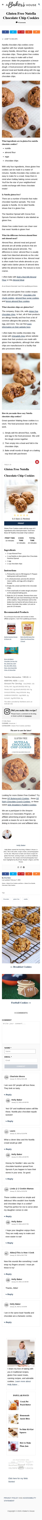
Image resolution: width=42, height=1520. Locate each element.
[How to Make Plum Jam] (14, 1446)
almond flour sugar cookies (27, 298)
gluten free (16, 899)
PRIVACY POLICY (11, 1498)
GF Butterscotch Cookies (18, 798)
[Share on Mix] (36, 32)
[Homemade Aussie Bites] (14, 1419)
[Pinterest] (24, 867)
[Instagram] (18, 867)
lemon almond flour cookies (17, 301)
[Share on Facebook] (5, 32)
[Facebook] (21, 867)
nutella (26, 899)
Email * (8, 1057)
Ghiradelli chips (18, 336)
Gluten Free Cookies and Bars (15, 883)
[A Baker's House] (21, 4)
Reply (9, 1095)
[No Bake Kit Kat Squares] (14, 1432)
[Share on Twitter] (13, 32)
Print (21, 523)
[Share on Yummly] (28, 32)
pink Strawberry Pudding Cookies (22, 805)
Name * (7, 1048)
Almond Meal (18, 280)
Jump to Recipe (11, 39)
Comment (7, 1020)
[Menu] (3, 4)
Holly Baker (7, 878)
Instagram (28, 716)
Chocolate (6, 899)
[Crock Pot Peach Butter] (14, 1405)
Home (3, 883)
